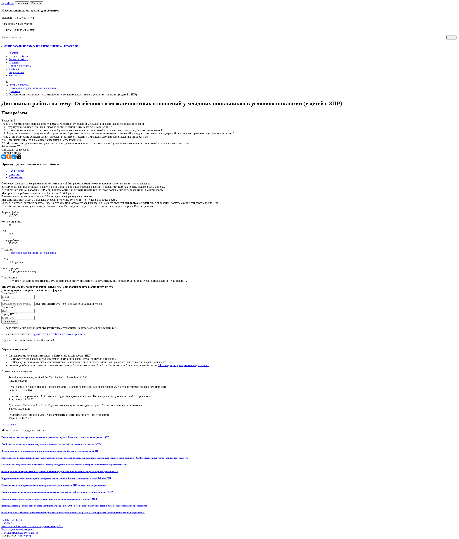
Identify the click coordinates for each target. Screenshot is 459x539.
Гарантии (14, 62)
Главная (13, 52)
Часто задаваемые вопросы (17, 529)
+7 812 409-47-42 (11, 519)
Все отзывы (8, 424)
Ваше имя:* (8, 307)
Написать (7, 522)
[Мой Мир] (13, 156)
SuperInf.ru (24, 535)
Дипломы (14, 91)
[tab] (17, 170)
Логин (5, 300)
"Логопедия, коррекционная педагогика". (183, 365)
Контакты (15, 75)
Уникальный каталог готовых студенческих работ (32, 526)
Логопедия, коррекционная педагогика (32, 88)
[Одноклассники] (8, 156)
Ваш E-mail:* (9, 293)
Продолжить (9, 321)
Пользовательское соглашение (19, 532)
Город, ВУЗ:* (9, 314)
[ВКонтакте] (3, 156)
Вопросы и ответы (20, 65)
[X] (18, 156)
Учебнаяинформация (16, 70)
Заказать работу (18, 59)
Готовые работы (18, 56)
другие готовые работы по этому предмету (59, 334)
